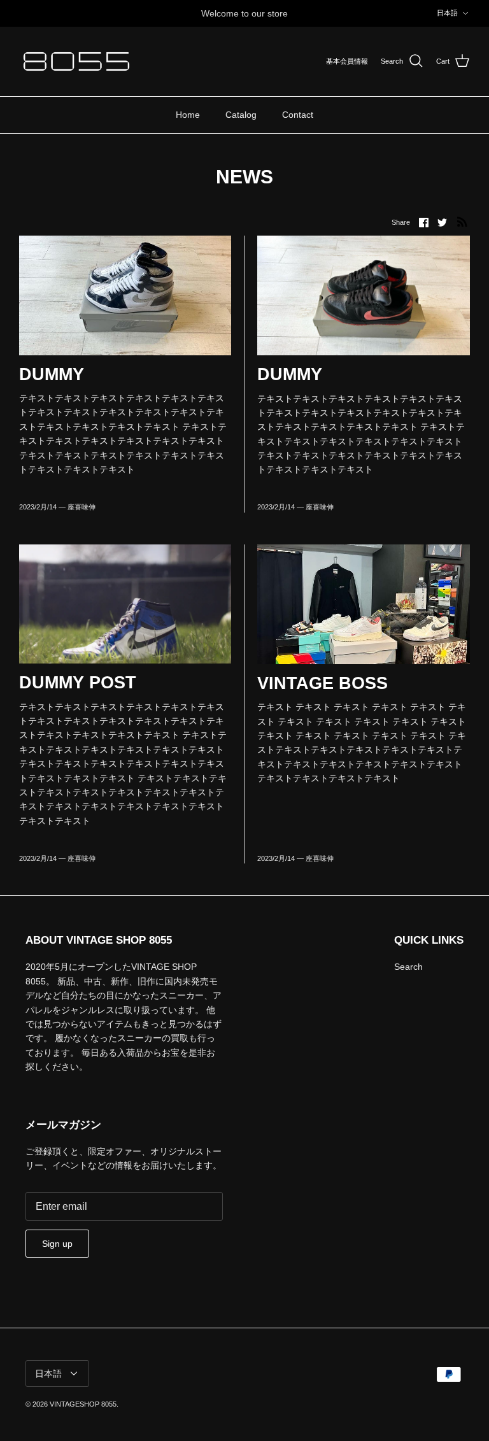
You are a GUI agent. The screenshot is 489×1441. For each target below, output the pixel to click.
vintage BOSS (322, 683)
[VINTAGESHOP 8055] (76, 61)
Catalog (241, 115)
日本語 (447, 13)
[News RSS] (462, 221)
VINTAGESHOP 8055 (83, 1404)
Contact (297, 115)
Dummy (51, 374)
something (255, 18)
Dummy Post (77, 682)
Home (188, 115)
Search (408, 967)
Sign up (57, 1244)
